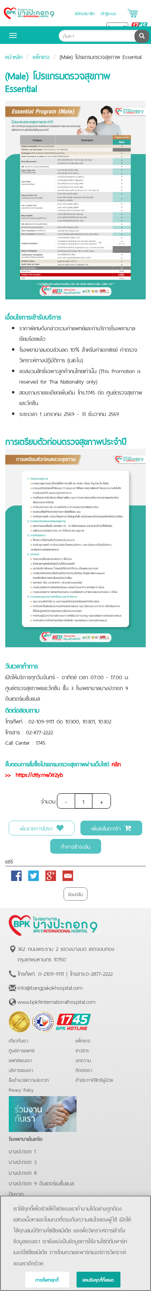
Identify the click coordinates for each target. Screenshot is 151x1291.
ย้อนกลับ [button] (75, 894)
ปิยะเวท (16, 1193)
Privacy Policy (21, 1089)
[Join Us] (43, 1113)
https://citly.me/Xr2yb (38, 774)
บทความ (83, 1059)
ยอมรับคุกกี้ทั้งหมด (98, 1279)
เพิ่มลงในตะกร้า (107, 828)
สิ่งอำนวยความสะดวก (29, 1079)
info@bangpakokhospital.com (50, 987)
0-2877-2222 (99, 973)
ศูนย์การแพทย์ (21, 1050)
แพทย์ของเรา (20, 1059)
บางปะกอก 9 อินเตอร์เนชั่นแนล (41, 1182)
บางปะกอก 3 (23, 1161)
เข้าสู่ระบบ (108, 13)
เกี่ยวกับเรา (18, 1040)
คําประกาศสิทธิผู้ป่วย (94, 1079)
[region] (75, 1243)
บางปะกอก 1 (22, 1151)
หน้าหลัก (13, 56)
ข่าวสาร (82, 1050)
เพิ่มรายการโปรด (37, 828)
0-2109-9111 (51, 973)
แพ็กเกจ (41, 56)
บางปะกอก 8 (23, 1172)
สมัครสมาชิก (85, 13)
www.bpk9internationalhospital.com (57, 1001)
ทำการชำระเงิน (75, 846)
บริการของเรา (21, 1069)
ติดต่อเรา (84, 1069)
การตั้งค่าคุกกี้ (47, 1279)
